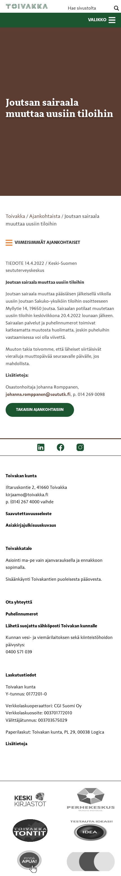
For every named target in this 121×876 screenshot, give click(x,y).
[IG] (80, 447)
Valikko (97, 20)
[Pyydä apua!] (30, 861)
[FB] (60, 447)
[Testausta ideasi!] (90, 830)
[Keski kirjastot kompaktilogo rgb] (30, 793)
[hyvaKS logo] (90, 858)
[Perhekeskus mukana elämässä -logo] (90, 799)
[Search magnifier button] (116, 8)
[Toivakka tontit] (30, 830)
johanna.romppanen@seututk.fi (38, 395)
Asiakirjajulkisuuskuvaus (31, 525)
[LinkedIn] (41, 447)
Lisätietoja (16, 744)
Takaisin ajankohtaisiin (40, 410)
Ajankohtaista (44, 216)
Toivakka (27, 6)
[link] (43, 243)
